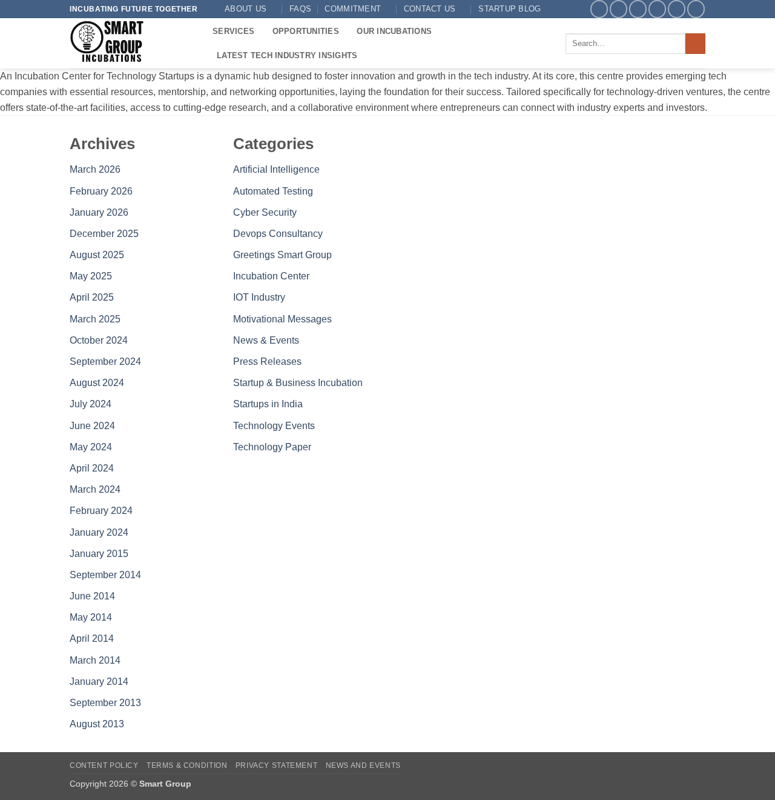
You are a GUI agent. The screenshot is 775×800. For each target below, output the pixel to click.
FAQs (300, 8)
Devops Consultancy (278, 233)
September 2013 (105, 703)
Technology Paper (272, 447)
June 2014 (92, 596)
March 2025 (95, 319)
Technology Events (274, 426)
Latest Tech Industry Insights (287, 55)
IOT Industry (259, 297)
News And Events (363, 765)
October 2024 (99, 340)
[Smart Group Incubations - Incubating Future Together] (132, 43)
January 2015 (99, 553)
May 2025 (91, 276)
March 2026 (95, 169)
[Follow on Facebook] (599, 9)
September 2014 (105, 575)
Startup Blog (509, 8)
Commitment (353, 8)
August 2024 (97, 383)
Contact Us (430, 8)
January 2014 (99, 681)
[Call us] (676, 9)
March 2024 (95, 489)
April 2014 (92, 638)
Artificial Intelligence (276, 169)
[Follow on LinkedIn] (696, 9)
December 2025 (104, 233)
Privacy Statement (276, 765)
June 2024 (92, 426)
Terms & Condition (187, 765)
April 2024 (92, 468)
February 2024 (101, 510)
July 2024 (90, 404)
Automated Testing (273, 191)
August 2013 (97, 724)
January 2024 (99, 532)
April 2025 (92, 297)
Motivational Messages (282, 319)
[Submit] (695, 43)
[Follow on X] (638, 9)
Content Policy (104, 765)
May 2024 (91, 447)
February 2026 (101, 191)
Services (233, 31)
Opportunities (305, 31)
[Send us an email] (657, 9)
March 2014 (95, 660)
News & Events (266, 340)
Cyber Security (265, 212)
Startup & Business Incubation (298, 383)
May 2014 (91, 617)
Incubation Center (271, 276)
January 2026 (99, 212)
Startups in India (268, 404)
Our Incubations (394, 31)
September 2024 (105, 361)
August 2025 (97, 255)
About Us (245, 8)
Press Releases (267, 361)
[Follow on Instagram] (618, 9)
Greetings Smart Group (282, 255)
